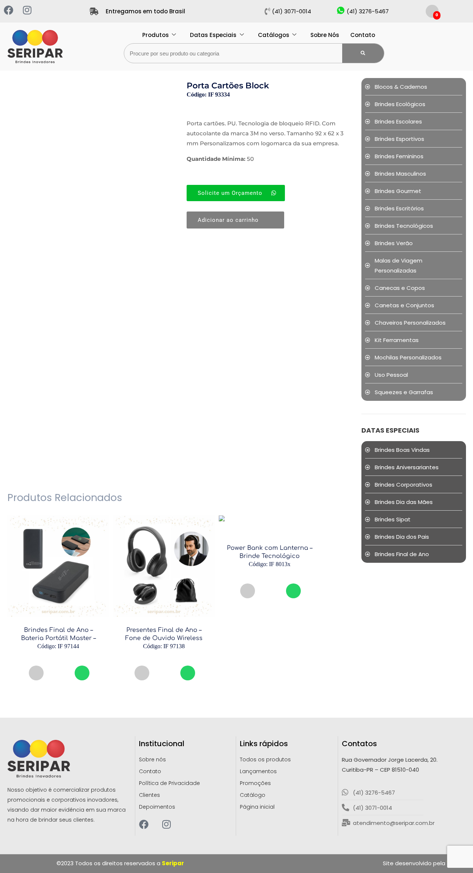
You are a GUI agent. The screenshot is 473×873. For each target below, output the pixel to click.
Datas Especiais (213, 35)
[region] (96, 813)
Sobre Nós (324, 35)
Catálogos (273, 35)
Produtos (155, 35)
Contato (362, 35)
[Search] (363, 53)
